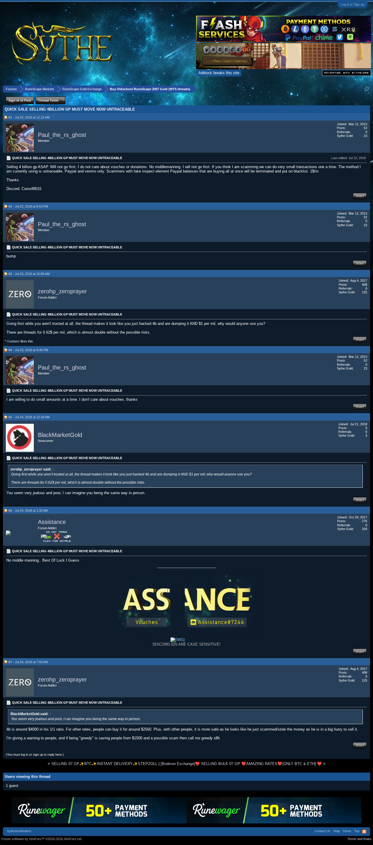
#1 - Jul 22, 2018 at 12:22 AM (29, 117)
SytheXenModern (19, 831)
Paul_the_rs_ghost (62, 135)
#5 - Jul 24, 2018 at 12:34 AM (29, 417)
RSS (364, 832)
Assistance (52, 522)
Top (356, 831)
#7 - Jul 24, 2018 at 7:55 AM (28, 662)
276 (364, 521)
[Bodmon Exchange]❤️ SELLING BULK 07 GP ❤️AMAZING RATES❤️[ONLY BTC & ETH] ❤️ (241, 764)
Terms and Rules (359, 839)
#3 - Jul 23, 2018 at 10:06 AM (29, 274)
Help (336, 831)
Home (347, 831)
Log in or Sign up (352, 4)
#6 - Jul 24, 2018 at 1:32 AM (28, 510)
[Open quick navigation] (367, 89)
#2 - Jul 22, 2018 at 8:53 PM (28, 206)
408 (364, 284)
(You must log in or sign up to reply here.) (35, 754)
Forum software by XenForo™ (41, 839)
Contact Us (322, 831)
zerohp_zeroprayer (62, 291)
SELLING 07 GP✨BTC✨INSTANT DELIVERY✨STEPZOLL (104, 764)
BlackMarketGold (60, 435)
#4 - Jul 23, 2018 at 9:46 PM (28, 350)
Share (360, 196)
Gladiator (13, 341)
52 (365, 128)
